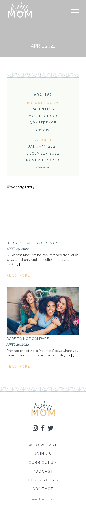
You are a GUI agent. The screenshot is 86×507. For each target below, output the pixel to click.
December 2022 (43, 153)
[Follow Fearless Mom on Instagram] (35, 429)
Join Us (43, 454)
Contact (43, 489)
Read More (18, 275)
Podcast (43, 471)
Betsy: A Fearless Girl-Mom (33, 243)
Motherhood (43, 116)
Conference (43, 122)
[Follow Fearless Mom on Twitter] (50, 429)
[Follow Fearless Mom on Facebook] (43, 429)
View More (43, 130)
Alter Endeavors (48, 499)
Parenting (43, 109)
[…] (18, 264)
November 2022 (43, 160)
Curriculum (43, 462)
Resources (42, 480)
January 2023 (43, 146)
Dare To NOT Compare (28, 339)
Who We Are (43, 445)
